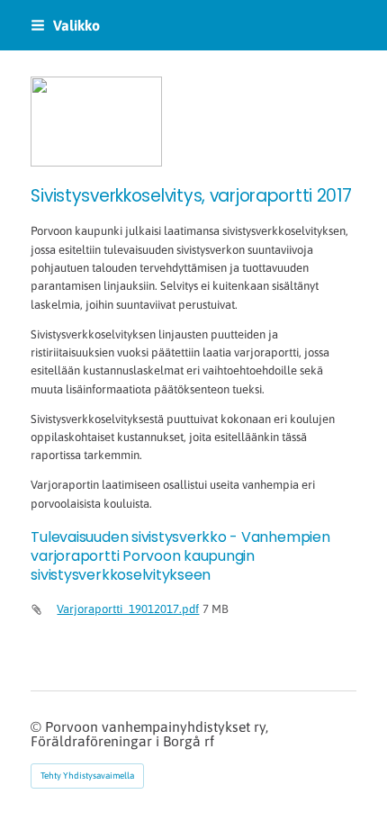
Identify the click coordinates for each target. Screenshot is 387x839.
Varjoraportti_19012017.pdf (128, 609)
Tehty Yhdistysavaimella (87, 775)
